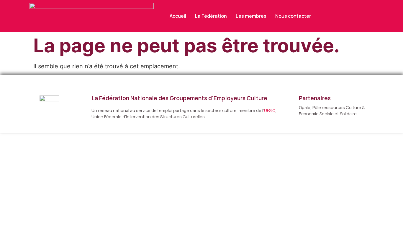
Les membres (251, 16)
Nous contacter (293, 16)
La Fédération (211, 16)
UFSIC (269, 110)
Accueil (178, 16)
